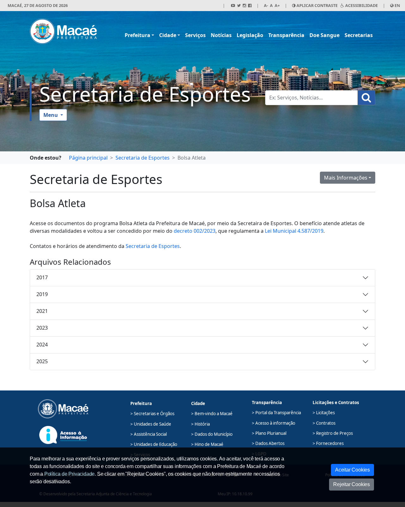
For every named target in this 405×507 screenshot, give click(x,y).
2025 (42, 361)
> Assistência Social (148, 434)
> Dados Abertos (268, 443)
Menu (51, 114)
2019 (42, 294)
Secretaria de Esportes (145, 94)
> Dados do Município (212, 434)
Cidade (167, 35)
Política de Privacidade (69, 474)
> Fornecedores (328, 443)
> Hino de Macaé (207, 444)
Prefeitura (137, 35)
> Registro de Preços (333, 433)
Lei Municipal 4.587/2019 (294, 230)
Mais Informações (345, 177)
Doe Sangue (324, 35)
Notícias (221, 35)
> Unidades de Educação (153, 444)
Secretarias (359, 35)
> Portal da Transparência (276, 412)
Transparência (286, 35)
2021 (42, 310)
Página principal (88, 157)
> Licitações (324, 412)
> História (200, 424)
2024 (42, 344)
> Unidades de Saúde (150, 424)
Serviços (195, 35)
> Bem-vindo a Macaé (212, 413)
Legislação (250, 35)
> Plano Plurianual (269, 433)
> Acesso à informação (273, 423)
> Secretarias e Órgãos (152, 413)
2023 (42, 327)
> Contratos (324, 423)
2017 (42, 277)
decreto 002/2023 (194, 230)
